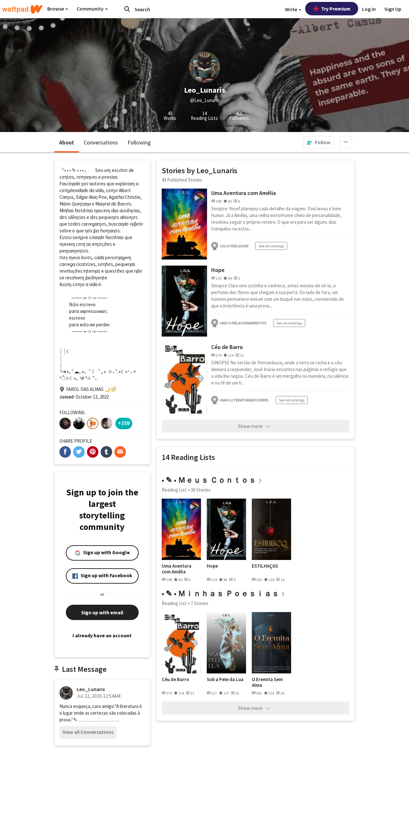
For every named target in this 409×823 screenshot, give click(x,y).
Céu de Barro (227, 347)
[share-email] (120, 452)
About (66, 142)
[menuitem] (318, 142)
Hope (218, 270)
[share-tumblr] (106, 452)
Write (291, 9)
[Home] (22, 9)
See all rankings (271, 246)
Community (90, 8)
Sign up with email (102, 612)
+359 (124, 423)
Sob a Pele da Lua (225, 679)
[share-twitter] (79, 452)
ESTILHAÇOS (265, 566)
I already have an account (102, 635)
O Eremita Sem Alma (267, 682)
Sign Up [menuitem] (392, 9)
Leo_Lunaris (91, 689)
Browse (56, 8)
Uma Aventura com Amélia (243, 193)
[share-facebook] (65, 452)
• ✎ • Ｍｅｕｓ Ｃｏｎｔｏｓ (209, 480)
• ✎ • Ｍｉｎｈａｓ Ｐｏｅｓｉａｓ (220, 593)
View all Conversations (88, 732)
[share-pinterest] (92, 452)
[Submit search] (127, 9)
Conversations (101, 142)
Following (139, 142)
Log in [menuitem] (369, 9)
